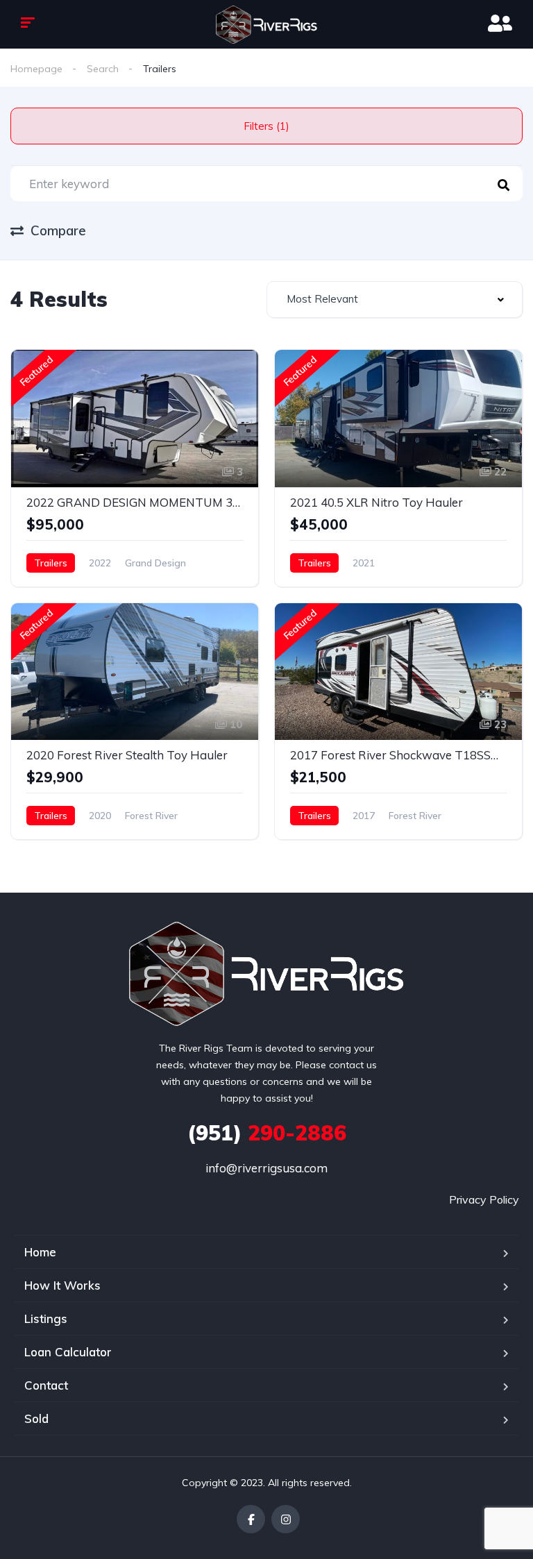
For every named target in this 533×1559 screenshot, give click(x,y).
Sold (36, 1418)
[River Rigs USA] (266, 25)
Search (103, 68)
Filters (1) (266, 126)
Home (40, 1252)
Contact (46, 1385)
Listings (45, 1318)
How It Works (62, 1285)
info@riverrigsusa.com (266, 1168)
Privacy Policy (484, 1199)
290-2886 (266, 1133)
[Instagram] (285, 1519)
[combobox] (394, 299)
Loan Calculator (68, 1352)
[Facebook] (251, 1519)
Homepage (36, 68)
